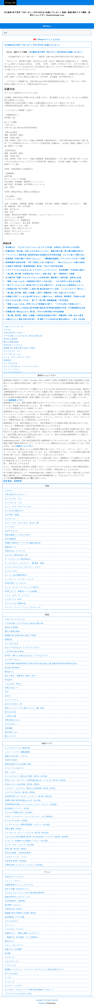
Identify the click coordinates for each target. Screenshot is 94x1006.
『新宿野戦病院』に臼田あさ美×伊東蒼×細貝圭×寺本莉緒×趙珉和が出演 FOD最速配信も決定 (45, 308)
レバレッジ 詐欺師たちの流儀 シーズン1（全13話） (27, 840)
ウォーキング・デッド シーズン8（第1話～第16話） (27, 832)
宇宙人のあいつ (11, 687)
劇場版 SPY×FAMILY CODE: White (20, 913)
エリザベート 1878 (13, 599)
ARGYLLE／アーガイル (15, 551)
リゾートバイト (11, 699)
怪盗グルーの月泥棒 (13, 949)
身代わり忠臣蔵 (10, 338)
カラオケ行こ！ (11, 724)
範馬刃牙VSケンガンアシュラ (17, 896)
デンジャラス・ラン (12, 351)
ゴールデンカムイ (12, 659)
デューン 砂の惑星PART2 (16, 575)
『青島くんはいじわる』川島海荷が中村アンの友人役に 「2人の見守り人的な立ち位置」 (44, 281)
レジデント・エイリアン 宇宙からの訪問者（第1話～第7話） (31, 788)
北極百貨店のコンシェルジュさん (19, 884)
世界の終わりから (12, 720)
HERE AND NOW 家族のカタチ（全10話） (23, 800)
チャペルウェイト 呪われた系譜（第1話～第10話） (27, 776)
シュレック (9, 981)
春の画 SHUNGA (12, 667)
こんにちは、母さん (13, 683)
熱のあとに (9, 671)
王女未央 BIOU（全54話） (16, 860)
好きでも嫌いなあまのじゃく (17, 888)
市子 (7, 691)
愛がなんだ (9, 941)
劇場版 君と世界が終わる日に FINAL (19, 348)
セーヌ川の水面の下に (13, 372)
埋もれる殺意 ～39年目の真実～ (18, 852)
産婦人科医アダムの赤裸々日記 (18, 764)
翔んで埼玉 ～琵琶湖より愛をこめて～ (21, 675)
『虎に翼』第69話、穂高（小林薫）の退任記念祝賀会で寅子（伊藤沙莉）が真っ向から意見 (44, 315)
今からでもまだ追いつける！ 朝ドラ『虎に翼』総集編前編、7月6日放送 (37, 300)
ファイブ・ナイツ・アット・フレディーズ (23, 607)
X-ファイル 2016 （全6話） (17, 820)
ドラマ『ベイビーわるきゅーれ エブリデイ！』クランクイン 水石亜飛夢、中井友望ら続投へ (45, 270)
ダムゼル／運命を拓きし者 (16, 555)
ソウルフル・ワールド (14, 929)
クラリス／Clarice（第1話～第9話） (20, 792)
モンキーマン (10, 518)
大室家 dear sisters (13, 909)
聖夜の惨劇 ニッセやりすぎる (17, 534)
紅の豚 (8, 953)
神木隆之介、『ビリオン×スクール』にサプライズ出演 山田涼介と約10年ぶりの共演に (43, 247)
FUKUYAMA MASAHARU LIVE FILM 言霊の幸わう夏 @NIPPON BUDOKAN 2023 (41, 663)
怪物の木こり (10, 547)
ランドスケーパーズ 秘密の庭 (17, 748)
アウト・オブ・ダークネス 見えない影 (22, 522)
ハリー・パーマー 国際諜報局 (17, 752)
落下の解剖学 (10, 539)
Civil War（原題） (13, 514)
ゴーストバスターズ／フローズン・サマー (23, 567)
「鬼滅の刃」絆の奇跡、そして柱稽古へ (22, 937)
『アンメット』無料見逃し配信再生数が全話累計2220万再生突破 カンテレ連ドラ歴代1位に (45, 255)
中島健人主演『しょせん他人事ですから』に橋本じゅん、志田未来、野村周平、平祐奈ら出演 (45, 296)
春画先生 (7, 360)
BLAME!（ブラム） (13, 905)
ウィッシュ (9, 925)
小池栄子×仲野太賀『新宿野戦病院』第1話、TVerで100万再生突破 (34, 266)
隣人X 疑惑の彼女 (11, 342)
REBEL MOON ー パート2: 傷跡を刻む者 (23, 543)
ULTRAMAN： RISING (15, 901)
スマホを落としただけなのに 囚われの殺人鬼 (23, 335)
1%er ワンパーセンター (14, 326)
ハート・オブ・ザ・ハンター (17, 595)
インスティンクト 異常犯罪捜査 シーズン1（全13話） (28, 824)
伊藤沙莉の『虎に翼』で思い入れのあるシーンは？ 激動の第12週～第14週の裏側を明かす (45, 251)
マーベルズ (9, 526)
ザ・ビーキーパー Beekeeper (18, 559)
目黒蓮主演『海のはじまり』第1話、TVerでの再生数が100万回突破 (35, 312)
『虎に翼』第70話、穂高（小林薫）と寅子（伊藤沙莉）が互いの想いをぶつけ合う (41, 293)
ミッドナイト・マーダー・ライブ (19, 579)
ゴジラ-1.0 (9, 957)
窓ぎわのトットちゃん (13, 345)
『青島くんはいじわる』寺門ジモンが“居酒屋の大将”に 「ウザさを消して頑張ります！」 (44, 304)
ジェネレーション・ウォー (16, 856)
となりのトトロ (11, 961)
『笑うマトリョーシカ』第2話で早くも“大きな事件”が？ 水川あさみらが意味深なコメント (45, 285)
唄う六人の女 (10, 712)
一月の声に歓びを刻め (14, 651)
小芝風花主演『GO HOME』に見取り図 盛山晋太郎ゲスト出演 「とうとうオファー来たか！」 (46, 289)
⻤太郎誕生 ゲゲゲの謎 (14, 917)
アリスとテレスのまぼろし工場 (18, 993)
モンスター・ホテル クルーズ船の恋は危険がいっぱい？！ (30, 989)
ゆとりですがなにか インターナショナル (21, 366)
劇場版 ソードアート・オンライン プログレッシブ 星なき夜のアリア (34, 969)
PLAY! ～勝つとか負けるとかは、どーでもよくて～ (27, 655)
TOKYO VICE (11, 760)
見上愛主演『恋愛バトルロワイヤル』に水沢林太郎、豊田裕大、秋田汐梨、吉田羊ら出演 (43, 277)
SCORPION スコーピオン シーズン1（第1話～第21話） (29, 796)
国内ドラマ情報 (20, 52)
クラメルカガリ (11, 921)
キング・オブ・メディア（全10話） (20, 844)
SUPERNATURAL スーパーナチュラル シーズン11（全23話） (32, 804)
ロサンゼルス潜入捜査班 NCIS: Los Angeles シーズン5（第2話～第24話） (37, 836)
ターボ (8, 977)
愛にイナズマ (10, 736)
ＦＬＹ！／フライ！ (12, 369)
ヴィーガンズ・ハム (12, 354)
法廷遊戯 (8, 728)
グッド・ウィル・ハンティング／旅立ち (22, 587)
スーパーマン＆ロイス (14, 768)
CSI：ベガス (10, 772)
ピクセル (7, 329)
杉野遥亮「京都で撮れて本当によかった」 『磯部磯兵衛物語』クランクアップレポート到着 (45, 259)
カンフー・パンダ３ (13, 985)
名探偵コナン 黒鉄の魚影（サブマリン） (23, 933)
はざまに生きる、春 (13, 704)
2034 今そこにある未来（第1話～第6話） (23, 784)
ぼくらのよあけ (11, 973)
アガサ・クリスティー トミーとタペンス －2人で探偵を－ (29, 816)
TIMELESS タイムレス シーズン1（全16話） (24, 864)
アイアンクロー (11, 571)
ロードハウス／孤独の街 (15, 603)
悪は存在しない (11, 732)
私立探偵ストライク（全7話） (18, 808)
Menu (48, 25)
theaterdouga (50, 1003)
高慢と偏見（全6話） (14, 828)
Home (9, 52)
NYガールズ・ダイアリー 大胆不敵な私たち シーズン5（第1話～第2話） (36, 780)
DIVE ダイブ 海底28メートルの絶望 (21, 591)
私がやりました (11, 530)
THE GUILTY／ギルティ (14, 332)
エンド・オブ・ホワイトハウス (17, 357)
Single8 (8, 679)
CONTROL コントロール (16, 583)
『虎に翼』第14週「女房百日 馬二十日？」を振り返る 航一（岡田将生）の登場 (40, 274)
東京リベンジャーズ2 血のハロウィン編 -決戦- (25, 708)
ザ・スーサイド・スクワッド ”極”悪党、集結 (24, 563)
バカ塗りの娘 (10, 716)
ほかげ (8, 695)
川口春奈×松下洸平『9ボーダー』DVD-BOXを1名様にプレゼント (32, 45)
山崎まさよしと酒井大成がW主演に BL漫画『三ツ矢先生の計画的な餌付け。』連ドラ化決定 (45, 319)
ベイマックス (10, 965)
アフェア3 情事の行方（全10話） (19, 812)
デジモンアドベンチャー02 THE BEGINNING (24, 892)
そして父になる (10, 363)
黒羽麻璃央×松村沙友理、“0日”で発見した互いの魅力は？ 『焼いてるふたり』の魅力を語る (45, 262)
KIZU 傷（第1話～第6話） (16, 848)
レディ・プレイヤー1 (14, 945)
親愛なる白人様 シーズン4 (16, 756)
